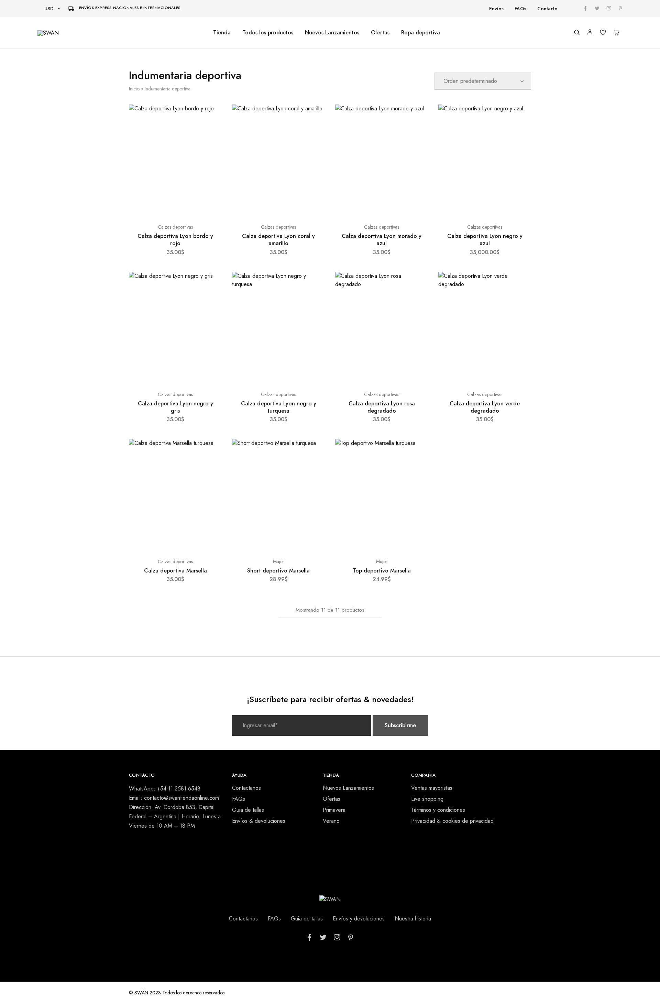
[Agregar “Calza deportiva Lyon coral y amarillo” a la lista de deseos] (313, 118)
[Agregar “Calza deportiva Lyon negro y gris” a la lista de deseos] (210, 286)
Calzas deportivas (175, 226)
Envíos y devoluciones (359, 919)
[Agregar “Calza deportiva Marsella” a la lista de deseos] (210, 453)
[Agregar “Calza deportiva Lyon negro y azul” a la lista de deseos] (520, 118)
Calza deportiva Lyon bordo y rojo (175, 239)
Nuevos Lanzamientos (332, 32)
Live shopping (427, 799)
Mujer (278, 561)
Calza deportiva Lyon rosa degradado (382, 407)
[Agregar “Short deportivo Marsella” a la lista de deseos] (313, 453)
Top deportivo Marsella (382, 571)
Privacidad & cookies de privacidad (452, 821)
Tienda (222, 32)
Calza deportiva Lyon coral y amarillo (278, 239)
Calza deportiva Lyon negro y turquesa (278, 407)
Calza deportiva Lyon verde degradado (485, 407)
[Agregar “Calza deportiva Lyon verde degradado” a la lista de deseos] (520, 286)
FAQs (520, 8)
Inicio (134, 88)
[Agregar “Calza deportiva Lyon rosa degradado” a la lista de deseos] (416, 286)
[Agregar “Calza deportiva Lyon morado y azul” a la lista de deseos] (416, 118)
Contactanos (246, 788)
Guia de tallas (248, 810)
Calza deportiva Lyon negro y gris (175, 407)
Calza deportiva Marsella (175, 571)
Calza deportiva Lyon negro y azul (484, 239)
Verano (331, 821)
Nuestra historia (413, 919)
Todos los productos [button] (267, 32)
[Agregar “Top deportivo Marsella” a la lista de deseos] (416, 453)
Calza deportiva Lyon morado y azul (381, 239)
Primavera (334, 810)
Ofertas (380, 32)
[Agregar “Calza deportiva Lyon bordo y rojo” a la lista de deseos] (210, 118)
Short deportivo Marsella (278, 571)
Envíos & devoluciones (258, 821)
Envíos (496, 8)
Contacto (547, 8)
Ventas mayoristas (431, 788)
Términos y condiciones (438, 810)
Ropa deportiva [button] (420, 32)
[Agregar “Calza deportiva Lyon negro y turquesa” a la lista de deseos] (313, 286)
